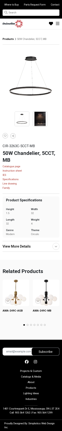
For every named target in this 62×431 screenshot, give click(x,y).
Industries (31, 399)
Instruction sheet (12, 171)
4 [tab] (34, 325)
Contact (55, 4)
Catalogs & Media (31, 376)
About (31, 382)
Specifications (11, 179)
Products (8, 39)
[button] (6, 12)
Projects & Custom (31, 371)
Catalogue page (11, 166)
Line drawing (10, 183)
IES (4, 175)
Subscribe (46, 351)
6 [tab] (41, 325)
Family (6, 188)
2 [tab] (27, 325)
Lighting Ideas (31, 393)
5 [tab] (38, 325)
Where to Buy (11, 4)
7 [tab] (45, 325)
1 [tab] (24, 325)
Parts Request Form (35, 4)
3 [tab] (31, 325)
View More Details (17, 246)
